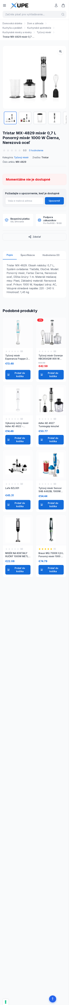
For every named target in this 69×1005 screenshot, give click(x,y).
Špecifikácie (28, 255)
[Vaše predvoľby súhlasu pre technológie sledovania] (6, 1002)
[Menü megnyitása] (4, 5)
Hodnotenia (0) (51, 255)
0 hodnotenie (36, 150)
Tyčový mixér (44, 32)
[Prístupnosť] (52, 998)
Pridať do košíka (20, 375)
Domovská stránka (12, 23)
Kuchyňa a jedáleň (12, 27)
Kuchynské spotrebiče (39, 27)
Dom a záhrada (35, 23)
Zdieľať (37, 236)
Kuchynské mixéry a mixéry (17, 32)
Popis (10, 255)
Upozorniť (54, 200)
